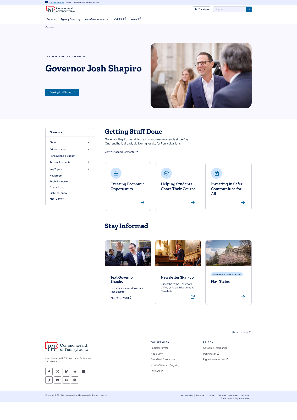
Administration (58, 149)
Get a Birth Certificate (163, 359)
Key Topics (56, 169)
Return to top (240, 332)
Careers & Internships (215, 347)
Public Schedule (59, 181)
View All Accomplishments (119, 151)
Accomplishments (60, 162)
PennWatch (209, 353)
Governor (56, 132)
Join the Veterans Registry (165, 365)
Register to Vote (160, 347)
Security (245, 395)
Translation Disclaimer (228, 395)
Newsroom (56, 175)
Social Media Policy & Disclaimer (235, 398)
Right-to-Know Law (214, 359)
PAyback (156, 370)
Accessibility (187, 395)
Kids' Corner (57, 198)
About (53, 142)
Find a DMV (157, 353)
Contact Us (56, 187)
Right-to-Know (58, 192)
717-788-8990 (121, 298)
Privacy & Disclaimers (206, 395)
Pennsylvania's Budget (62, 155)
